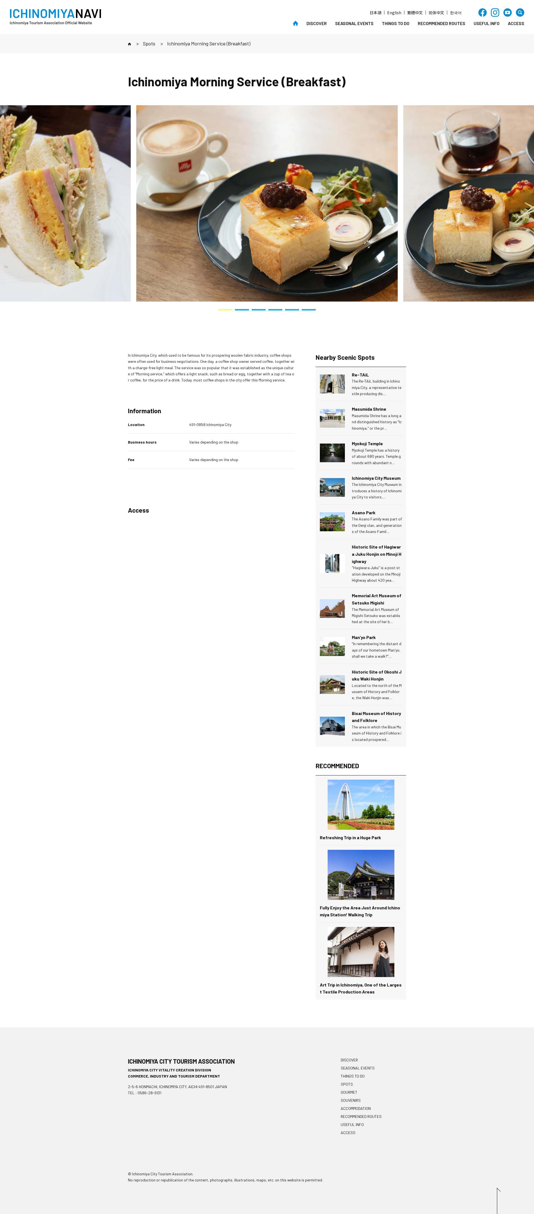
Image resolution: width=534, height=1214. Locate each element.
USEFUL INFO (487, 23)
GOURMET (349, 1092)
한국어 (456, 12)
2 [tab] (242, 309)
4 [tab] (275, 309)
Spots (149, 43)
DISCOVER (316, 23)
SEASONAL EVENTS (354, 23)
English (394, 12)
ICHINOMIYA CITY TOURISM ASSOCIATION (181, 1061)
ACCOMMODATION (356, 1108)
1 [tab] (225, 309)
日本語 (375, 12)
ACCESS (516, 23)
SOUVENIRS (351, 1100)
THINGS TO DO (395, 23)
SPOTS (347, 1084)
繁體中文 (415, 12)
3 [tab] (259, 309)
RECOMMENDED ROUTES (441, 23)
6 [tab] (309, 309)
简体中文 (436, 12)
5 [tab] (292, 309)
